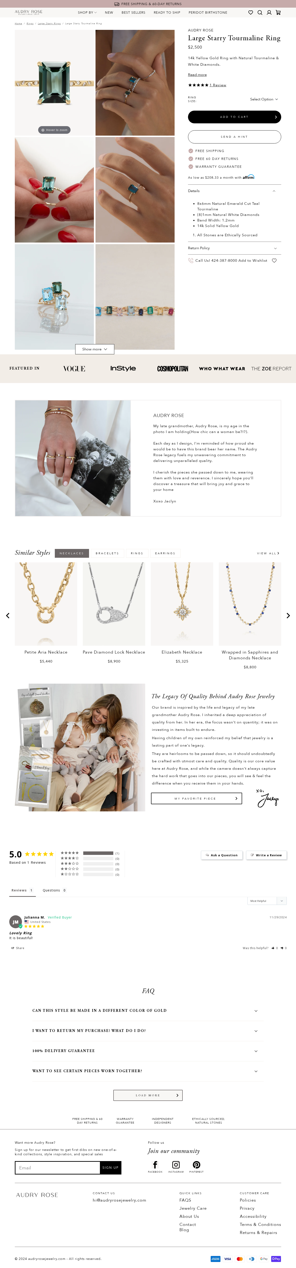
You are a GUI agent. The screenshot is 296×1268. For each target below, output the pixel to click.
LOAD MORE (148, 1095)
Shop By (85, 12)
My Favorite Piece (195, 799)
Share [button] (20, 948)
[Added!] (274, 261)
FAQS (185, 1200)
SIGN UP (110, 1167)
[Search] (260, 12)
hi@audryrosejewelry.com (119, 1200)
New (109, 12)
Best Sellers (133, 12)
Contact (187, 1224)
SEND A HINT (234, 137)
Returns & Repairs (258, 1233)
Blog (184, 1230)
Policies (248, 1200)
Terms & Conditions (260, 1224)
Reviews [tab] (19, 890)
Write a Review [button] (269, 855)
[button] (275, 948)
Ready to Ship (167, 12)
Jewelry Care (193, 1208)
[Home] (28, 12)
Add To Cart (234, 117)
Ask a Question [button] (224, 855)
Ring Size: (192, 99)
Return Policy (199, 248)
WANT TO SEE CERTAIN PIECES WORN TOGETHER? (87, 1071)
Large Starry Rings (49, 23)
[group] (46, 613)
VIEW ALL (267, 553)
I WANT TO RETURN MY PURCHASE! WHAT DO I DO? (89, 1031)
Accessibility (253, 1216)
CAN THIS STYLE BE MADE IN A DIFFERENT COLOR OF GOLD (99, 1011)
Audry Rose (200, 30)
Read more (197, 74)
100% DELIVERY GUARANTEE (63, 1051)
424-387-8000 (224, 260)
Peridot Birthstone (208, 12)
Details (194, 191)
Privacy (247, 1208)
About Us (189, 1216)
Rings (30, 23)
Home (18, 23)
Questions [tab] (51, 890)
